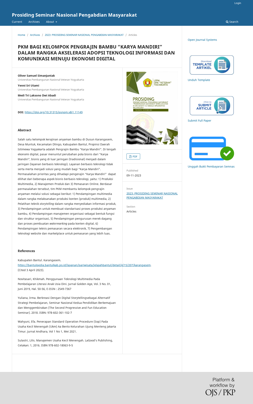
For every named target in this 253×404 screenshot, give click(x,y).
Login (237, 3)
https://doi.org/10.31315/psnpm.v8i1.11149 (54, 112)
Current (17, 22)
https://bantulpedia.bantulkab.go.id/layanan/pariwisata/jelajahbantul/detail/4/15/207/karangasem (84, 265)
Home (21, 35)
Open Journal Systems (202, 40)
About (50, 22)
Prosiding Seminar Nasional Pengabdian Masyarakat (74, 14)
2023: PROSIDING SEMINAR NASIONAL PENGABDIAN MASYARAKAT (84, 35)
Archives (34, 22)
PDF (134, 156)
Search (233, 22)
